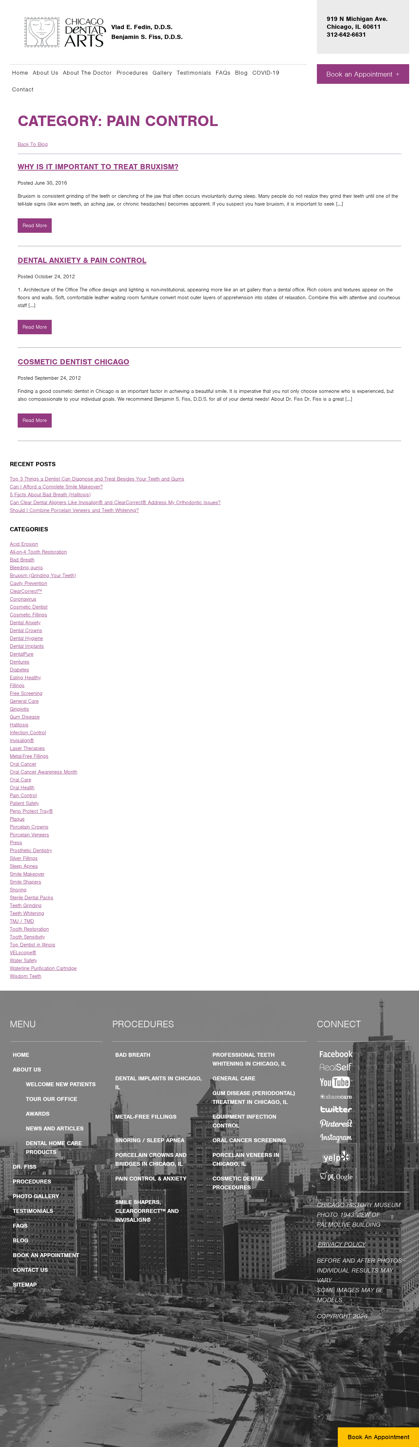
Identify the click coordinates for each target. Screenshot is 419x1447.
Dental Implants (27, 646)
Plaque (17, 819)
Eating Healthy (25, 677)
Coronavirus (23, 599)
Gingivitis (19, 709)
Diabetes (19, 670)
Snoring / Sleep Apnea (149, 1140)
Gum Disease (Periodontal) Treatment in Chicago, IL (253, 1098)
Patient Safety (24, 803)
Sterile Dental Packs (31, 897)
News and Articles (54, 1128)
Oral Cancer (23, 764)
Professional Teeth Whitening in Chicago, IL (249, 1059)
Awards (37, 1113)
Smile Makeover (27, 874)
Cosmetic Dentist (28, 607)
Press (16, 842)
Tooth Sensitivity (27, 937)
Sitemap (25, 1284)
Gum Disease (25, 717)
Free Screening (26, 693)
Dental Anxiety (25, 622)
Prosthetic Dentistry (31, 850)
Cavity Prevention (28, 583)
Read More (35, 225)
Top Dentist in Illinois (32, 945)
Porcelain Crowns (29, 827)
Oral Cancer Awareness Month (43, 772)
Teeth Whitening (27, 913)
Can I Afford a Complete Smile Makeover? (56, 487)
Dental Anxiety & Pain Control (82, 260)
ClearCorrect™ (26, 591)
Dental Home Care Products (54, 1148)
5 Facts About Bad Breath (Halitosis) (50, 494)
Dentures (19, 662)
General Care (24, 701)
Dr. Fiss (24, 1166)
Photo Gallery (36, 1196)
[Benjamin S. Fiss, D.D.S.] (65, 32)
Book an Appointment (359, 74)
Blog (241, 72)
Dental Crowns (26, 630)
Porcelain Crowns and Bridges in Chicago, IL (151, 1159)
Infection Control (28, 732)
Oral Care (20, 780)
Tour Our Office (51, 1099)
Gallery (162, 72)
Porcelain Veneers (29, 835)
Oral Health (22, 787)
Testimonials (194, 72)
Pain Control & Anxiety (150, 1178)
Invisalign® (22, 740)
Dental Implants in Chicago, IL (158, 1083)
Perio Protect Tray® (31, 811)
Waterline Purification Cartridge (43, 968)
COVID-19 (266, 72)
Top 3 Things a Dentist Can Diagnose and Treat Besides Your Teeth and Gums (97, 479)
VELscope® (23, 952)
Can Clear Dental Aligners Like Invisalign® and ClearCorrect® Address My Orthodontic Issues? (115, 502)
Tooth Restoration (29, 929)
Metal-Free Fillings (29, 756)
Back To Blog (33, 144)
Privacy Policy (341, 1244)
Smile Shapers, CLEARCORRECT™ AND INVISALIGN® (147, 1211)
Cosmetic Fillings (28, 615)
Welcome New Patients (61, 1084)
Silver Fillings (24, 858)
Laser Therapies (27, 748)
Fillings (17, 685)
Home (20, 72)
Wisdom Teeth (25, 976)
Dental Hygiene (26, 638)
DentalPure (21, 654)
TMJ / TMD (22, 921)
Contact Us (30, 1269)
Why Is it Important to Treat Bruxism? (98, 167)
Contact (23, 89)
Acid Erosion (24, 544)
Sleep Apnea (24, 866)
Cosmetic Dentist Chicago (73, 362)
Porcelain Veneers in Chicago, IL (245, 1159)
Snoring (18, 890)
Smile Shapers (25, 882)
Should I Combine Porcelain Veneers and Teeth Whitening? (74, 510)
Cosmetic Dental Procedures (238, 1183)
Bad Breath (22, 560)
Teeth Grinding (26, 905)
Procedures (132, 72)
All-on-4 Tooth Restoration (38, 552)
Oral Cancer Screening (249, 1140)
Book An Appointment (378, 1437)
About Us (45, 72)
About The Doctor (87, 72)
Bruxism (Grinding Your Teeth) (43, 575)
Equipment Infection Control (244, 1121)
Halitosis (19, 725)
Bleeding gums (26, 567)
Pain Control (23, 795)
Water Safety (23, 960)
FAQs (223, 72)
